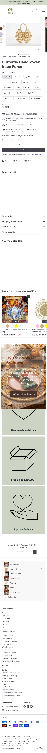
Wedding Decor (7, 647)
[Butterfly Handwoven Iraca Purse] (23, 184)
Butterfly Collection (9, 653)
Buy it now (24, 150)
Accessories (6, 618)
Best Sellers (6, 621)
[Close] (43, 347)
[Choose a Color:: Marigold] (28, 180)
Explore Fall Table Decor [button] (23, 394)
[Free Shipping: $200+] (23, 457)
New (3, 627)
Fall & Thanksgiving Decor (11, 661)
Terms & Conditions (9, 681)
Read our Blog (7, 687)
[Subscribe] (35, 552)
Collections (12, 57)
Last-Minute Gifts (24, 57)
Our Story (5, 670)
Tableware (5, 613)
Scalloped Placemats (9, 658)
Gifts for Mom (7, 639)
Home (4, 57)
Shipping (5, 140)
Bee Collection (7, 650)
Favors (4, 624)
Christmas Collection (9, 641)
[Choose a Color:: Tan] (23, 180)
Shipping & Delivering (9, 676)
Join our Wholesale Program (12, 692)
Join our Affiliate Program (11, 695)
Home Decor (6, 616)
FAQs (4, 684)
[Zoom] (37, 49)
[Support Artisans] (23, 507)
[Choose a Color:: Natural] (19, 180)
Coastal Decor (7, 655)
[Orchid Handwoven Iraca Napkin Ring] (15, 316)
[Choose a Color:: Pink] (37, 326)
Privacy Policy (7, 678)
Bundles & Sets (7, 636)
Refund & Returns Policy (10, 673)
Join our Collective (8, 690)
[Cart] (38, 10)
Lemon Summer (7, 644)
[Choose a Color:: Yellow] (32, 180)
